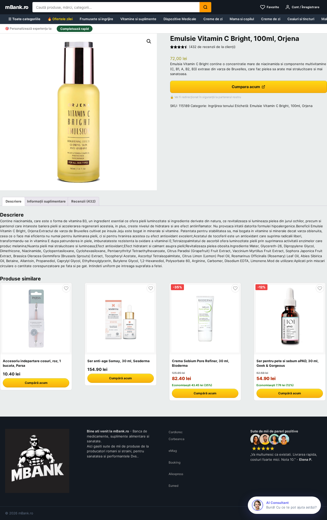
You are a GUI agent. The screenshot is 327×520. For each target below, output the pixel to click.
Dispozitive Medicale (180, 19)
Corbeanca (176, 439)
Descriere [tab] (13, 201)
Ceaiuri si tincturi (300, 19)
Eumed (173, 486)
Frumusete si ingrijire (96, 19)
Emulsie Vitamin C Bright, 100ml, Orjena (281, 106)
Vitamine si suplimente (138, 19)
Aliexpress (176, 474)
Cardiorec (176, 432)
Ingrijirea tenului (221, 106)
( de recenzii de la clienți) (212, 47)
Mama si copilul (242, 19)
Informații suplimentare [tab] (46, 201)
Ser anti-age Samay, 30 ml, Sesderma (118, 361)
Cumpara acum (246, 86)
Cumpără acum (36, 383)
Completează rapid (74, 29)
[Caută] (205, 7)
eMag (173, 451)
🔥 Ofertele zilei (60, 19)
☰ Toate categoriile (24, 19)
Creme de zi (213, 19)
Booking (174, 462)
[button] (149, 41)
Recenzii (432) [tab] (83, 201)
